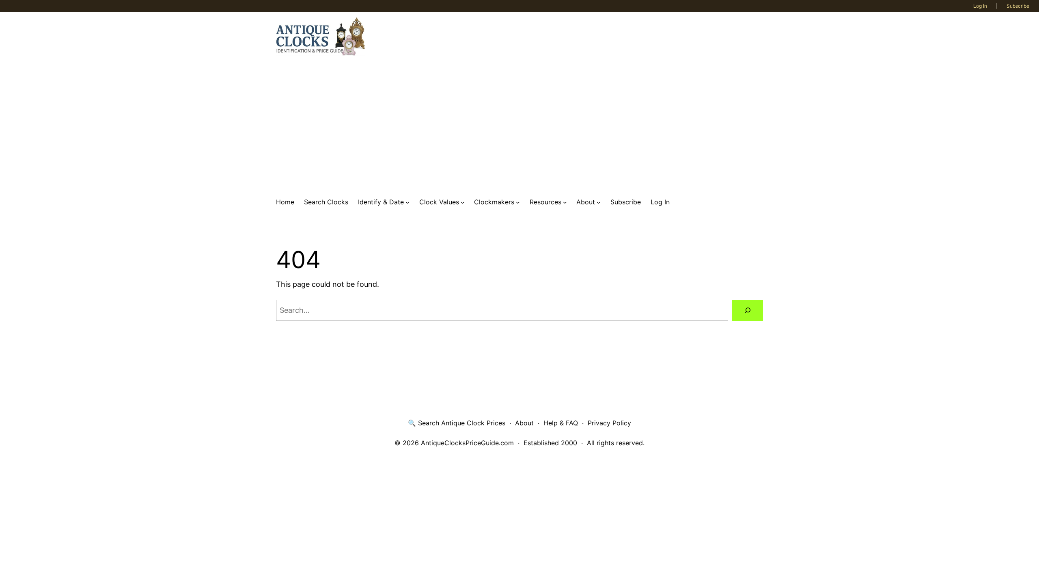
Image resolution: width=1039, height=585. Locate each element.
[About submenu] (599, 202)
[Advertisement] (519, 126)
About (524, 423)
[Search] (747, 310)
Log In (980, 6)
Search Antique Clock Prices (461, 423)
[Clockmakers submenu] (518, 202)
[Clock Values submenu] (463, 202)
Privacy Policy (609, 423)
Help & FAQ (560, 423)
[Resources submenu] (565, 202)
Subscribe (1018, 6)
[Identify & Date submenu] (407, 202)
